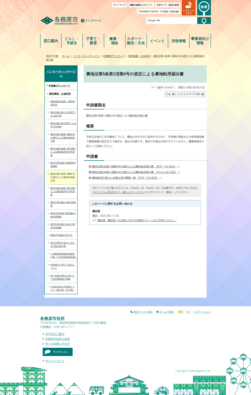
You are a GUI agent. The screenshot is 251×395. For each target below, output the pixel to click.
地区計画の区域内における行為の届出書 (62, 244)
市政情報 (179, 41)
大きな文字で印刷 (189, 94)
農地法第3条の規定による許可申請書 (63, 125)
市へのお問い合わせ (57, 344)
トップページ (93, 20)
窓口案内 (51, 41)
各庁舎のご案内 (54, 334)
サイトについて (54, 361)
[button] (189, 7)
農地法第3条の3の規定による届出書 (63, 114)
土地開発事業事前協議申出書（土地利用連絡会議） (63, 255)
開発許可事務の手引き (61, 235)
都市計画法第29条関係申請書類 (63, 164)
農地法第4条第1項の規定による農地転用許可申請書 (63, 152)
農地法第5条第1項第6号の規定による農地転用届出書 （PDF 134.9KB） (134, 166)
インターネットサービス (86, 56)
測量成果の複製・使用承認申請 (62, 103)
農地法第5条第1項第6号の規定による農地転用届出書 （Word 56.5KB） (134, 172)
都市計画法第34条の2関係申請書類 (62, 226)
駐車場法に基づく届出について (62, 266)
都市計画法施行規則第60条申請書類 (63, 215)
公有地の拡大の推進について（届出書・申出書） (62, 288)
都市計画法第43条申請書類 (63, 204)
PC (188, 312)
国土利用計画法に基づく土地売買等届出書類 (62, 277)
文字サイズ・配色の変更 (167, 5)
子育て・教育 (93, 41)
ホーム (65, 56)
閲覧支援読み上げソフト (141, 5)
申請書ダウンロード (114, 56)
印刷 (168, 94)
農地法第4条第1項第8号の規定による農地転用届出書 (62, 138)
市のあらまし (61, 352)
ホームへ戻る (166, 312)
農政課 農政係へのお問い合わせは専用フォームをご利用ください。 (137, 220)
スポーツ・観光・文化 (136, 41)
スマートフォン (202, 312)
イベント (157, 41)
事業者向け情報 (200, 41)
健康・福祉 (114, 41)
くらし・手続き (72, 41)
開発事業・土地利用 (139, 56)
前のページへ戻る (143, 312)
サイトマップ (119, 5)
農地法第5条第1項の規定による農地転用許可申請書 (63, 191)
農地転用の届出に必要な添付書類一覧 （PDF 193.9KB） (125, 178)
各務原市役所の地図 (57, 339)
